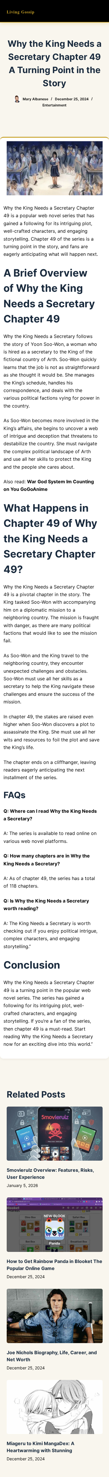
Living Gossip (21, 12)
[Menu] (100, 11)
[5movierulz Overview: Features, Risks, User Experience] (55, 1134)
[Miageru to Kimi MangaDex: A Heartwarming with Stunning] (55, 1407)
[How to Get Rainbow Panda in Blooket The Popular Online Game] (55, 1225)
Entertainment (54, 105)
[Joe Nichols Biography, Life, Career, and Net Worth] (55, 1316)
